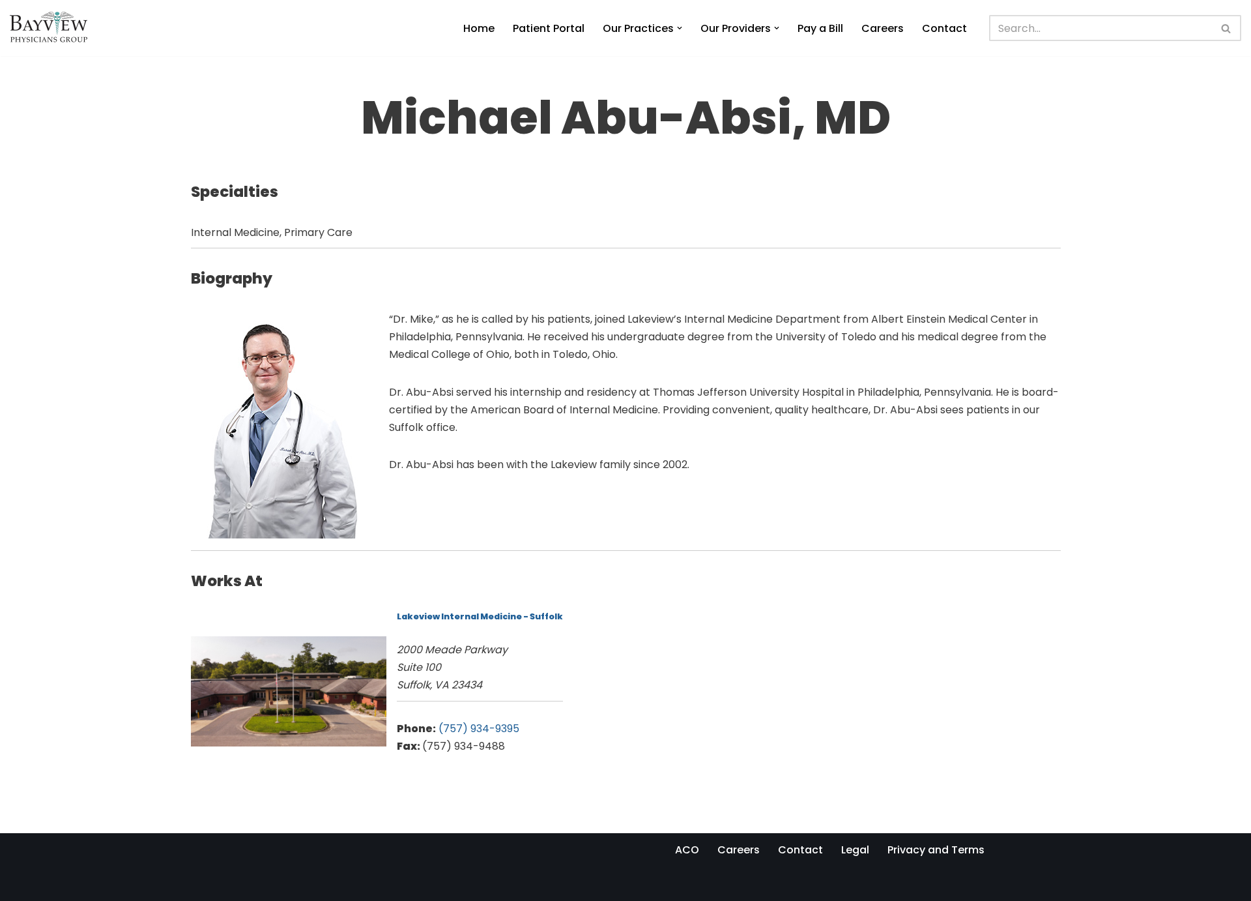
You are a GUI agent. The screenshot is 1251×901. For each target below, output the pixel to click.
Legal (855, 849)
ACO (687, 849)
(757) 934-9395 (479, 728)
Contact (944, 28)
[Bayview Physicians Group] (52, 28)
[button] (679, 28)
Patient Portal (548, 28)
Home (479, 28)
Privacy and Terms (936, 849)
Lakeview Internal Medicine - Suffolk (480, 616)
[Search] (1226, 28)
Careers (882, 28)
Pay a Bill (820, 28)
